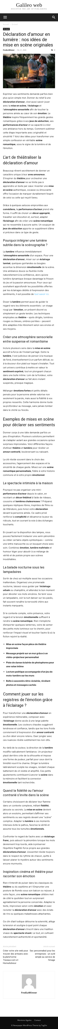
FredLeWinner (9, 50)
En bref (15, 24)
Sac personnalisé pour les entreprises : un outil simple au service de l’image (42, 955)
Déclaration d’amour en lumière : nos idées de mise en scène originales (28, 39)
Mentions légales (24, 1020)
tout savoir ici (41, 294)
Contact (37, 1020)
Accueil (6, 24)
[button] (5, 17)
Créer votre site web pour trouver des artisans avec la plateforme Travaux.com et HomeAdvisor (15, 956)
